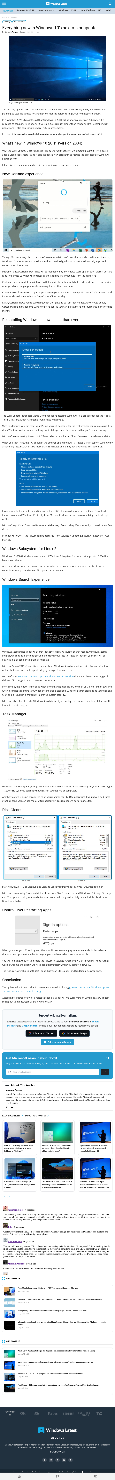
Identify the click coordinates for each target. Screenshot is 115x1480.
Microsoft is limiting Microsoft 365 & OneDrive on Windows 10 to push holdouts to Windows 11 (18, 1148)
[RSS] (57, 1460)
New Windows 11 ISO (91, 10)
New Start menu (46, 10)
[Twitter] (8, 1107)
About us (16, 1472)
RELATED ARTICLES (11, 1115)
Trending (7, 22)
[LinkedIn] (13, 1107)
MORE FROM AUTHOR (35, 1115)
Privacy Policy (72, 1472)
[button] (110, 4)
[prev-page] (4, 1196)
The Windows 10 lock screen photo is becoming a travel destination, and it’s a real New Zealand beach (57, 1184)
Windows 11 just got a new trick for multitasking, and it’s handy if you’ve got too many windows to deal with (60, 1299)
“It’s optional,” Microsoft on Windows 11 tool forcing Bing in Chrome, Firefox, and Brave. (52, 1311)
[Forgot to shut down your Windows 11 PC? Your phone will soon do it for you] (9, 1291)
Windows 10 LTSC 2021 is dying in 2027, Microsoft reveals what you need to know (19, 1184)
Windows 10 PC (19, 22)
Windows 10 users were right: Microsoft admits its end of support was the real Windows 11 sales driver (95, 1184)
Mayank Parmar (11, 32)
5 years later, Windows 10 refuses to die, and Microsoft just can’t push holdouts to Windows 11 (94, 1148)
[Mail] (51, 1460)
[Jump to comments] (57, 1476)
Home (4, 17)
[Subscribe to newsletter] (96, 1476)
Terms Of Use (59, 1472)
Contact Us (36, 1472)
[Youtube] (70, 1460)
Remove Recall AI (25, 10)
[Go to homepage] (19, 1476)
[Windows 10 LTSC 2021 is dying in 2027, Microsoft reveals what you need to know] (19, 1168)
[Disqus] (57, 1240)
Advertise (26, 1472)
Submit (105, 1072)
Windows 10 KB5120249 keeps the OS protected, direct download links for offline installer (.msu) (57, 1148)
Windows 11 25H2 (67, 10)
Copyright (47, 1472)
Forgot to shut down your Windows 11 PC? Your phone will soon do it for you (48, 1288)
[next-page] (9, 1196)
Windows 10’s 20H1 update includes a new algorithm (46, 676)
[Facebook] (44, 1460)
